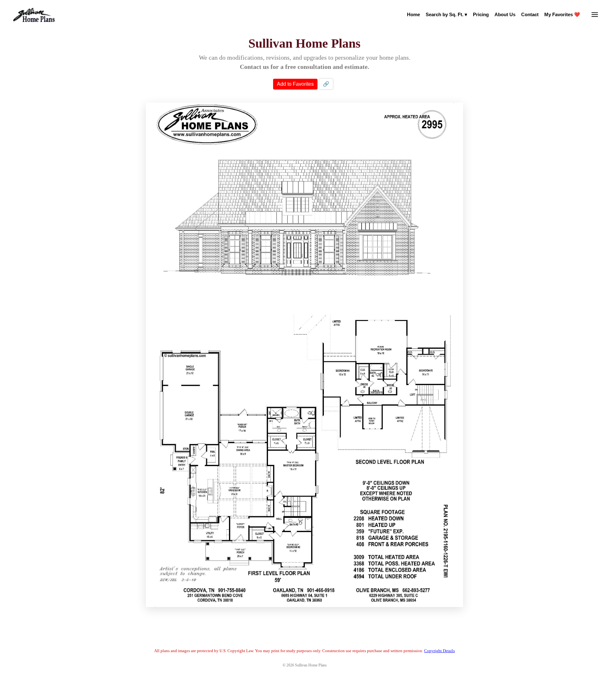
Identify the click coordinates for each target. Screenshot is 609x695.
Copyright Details (439, 650)
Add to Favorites (295, 84)
